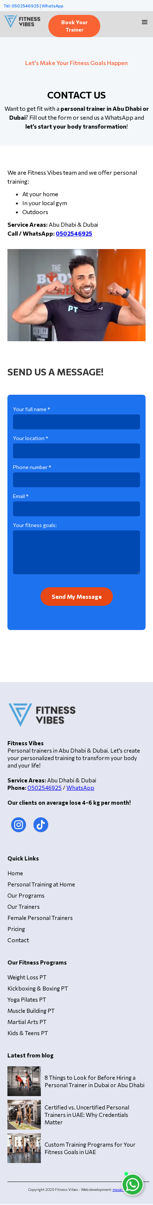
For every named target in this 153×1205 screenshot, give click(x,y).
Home (15, 873)
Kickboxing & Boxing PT (37, 988)
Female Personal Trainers (40, 917)
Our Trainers (23, 906)
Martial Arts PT (26, 1021)
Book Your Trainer (74, 26)
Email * (21, 496)
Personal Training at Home (41, 884)
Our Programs (26, 895)
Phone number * (32, 467)
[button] (145, 22)
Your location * (30, 438)
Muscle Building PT (31, 1010)
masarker (120, 1189)
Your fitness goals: (35, 525)
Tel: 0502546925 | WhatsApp (34, 5)
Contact (18, 939)
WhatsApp (80, 787)
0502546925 (44, 787)
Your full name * (31, 409)
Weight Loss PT (26, 977)
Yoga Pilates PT (26, 999)
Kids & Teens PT (27, 1033)
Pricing (16, 928)
